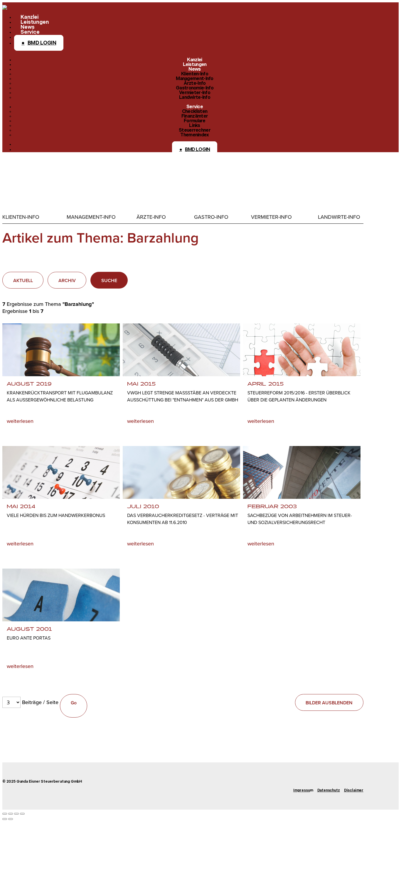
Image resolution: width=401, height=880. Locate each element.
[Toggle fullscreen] (16, 814)
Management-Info (91, 217)
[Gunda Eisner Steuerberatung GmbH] (8, 7)
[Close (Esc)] (4, 814)
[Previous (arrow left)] (4, 819)
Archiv (67, 280)
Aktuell (23, 280)
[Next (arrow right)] (10, 819)
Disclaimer (353, 790)
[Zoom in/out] (22, 814)
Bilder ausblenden (329, 702)
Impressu (301, 790)
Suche (109, 280)
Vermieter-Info (271, 217)
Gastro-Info (211, 217)
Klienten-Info (20, 217)
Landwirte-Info (339, 217)
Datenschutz (328, 790)
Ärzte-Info (151, 217)
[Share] (10, 814)
